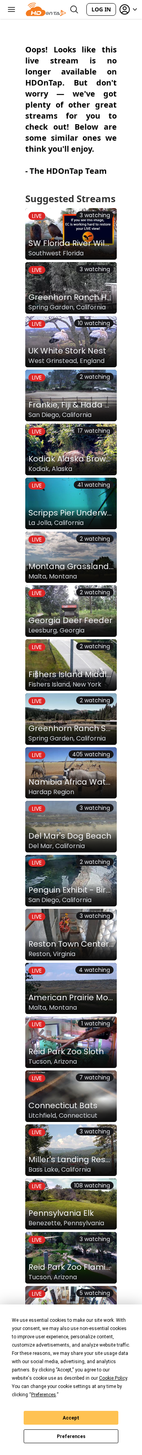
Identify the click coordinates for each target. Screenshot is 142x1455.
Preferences (71, 1436)
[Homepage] (46, 9)
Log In (101, 9)
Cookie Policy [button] (113, 1378)
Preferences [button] (43, 1394)
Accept (71, 1418)
